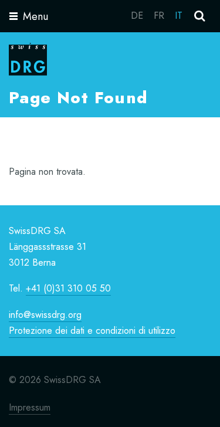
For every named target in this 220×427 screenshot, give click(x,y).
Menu (35, 16)
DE (137, 15)
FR (159, 15)
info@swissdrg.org (45, 314)
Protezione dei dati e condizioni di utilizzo (92, 330)
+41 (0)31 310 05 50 (68, 288)
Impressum (29, 407)
